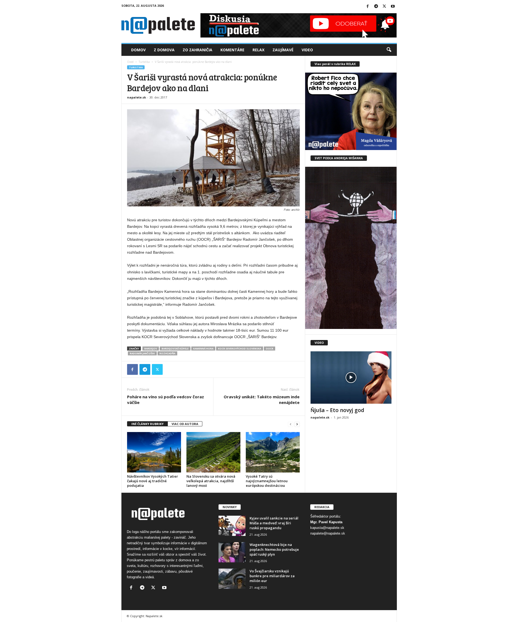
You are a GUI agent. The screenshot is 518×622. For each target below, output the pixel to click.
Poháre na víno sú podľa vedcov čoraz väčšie (165, 399)
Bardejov (150, 348)
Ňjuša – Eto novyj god (337, 410)
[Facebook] (367, 7)
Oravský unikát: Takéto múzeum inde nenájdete (261, 399)
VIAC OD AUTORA (185, 424)
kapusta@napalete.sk (327, 528)
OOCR (269, 348)
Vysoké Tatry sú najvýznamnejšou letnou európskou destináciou (267, 481)
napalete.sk (136, 97)
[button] (389, 50)
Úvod (130, 62)
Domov (138, 49)
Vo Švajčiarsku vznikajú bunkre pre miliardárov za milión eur (272, 576)
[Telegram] (376, 7)
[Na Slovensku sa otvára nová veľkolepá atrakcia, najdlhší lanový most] (213, 452)
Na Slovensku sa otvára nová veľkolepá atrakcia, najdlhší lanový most (210, 481)
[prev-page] (290, 424)
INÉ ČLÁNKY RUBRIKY (147, 424)
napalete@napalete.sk (327, 533)
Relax (258, 49)
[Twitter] (384, 7)
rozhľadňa (167, 353)
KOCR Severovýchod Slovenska (239, 348)
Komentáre (232, 49)
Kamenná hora (203, 348)
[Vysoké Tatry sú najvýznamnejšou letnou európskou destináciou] (273, 452)
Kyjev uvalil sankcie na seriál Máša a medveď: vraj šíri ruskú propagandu (274, 523)
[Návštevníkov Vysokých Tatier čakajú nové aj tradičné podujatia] (154, 452)
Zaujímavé (283, 49)
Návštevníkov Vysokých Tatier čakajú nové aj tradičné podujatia (152, 481)
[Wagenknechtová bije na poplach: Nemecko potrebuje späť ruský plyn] (232, 552)
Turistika (144, 62)
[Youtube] (393, 7)
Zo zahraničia (197, 49)
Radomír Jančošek (142, 353)
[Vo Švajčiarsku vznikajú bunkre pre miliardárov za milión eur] (232, 579)
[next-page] (297, 424)
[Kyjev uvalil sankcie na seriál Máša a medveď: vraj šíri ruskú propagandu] (232, 526)
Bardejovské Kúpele (175, 348)
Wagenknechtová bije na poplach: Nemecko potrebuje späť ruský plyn (274, 549)
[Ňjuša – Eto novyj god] (351, 377)
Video (307, 49)
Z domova (164, 49)
